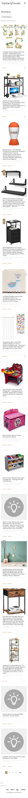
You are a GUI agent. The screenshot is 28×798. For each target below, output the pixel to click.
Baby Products (6, 61)
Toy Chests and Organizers (14, 440)
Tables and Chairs (13, 531)
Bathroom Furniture (7, 208)
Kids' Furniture (18, 397)
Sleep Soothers (19, 161)
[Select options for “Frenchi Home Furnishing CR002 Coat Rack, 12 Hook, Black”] (24, 724)
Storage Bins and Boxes (14, 304)
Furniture (11, 61)
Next (20, 772)
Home (1, 783)
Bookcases (5, 110)
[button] (24, 68)
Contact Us (3, 785)
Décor (10, 161)
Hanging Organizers (18, 61)
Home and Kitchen (16, 110)
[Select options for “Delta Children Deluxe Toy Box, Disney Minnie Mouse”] (24, 445)
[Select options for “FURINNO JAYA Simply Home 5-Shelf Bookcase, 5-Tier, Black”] (24, 766)
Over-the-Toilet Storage (8, 209)
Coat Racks (5, 577)
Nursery (4, 63)
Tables (11, 258)
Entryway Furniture (12, 577)
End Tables (5, 257)
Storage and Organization (12, 63)
